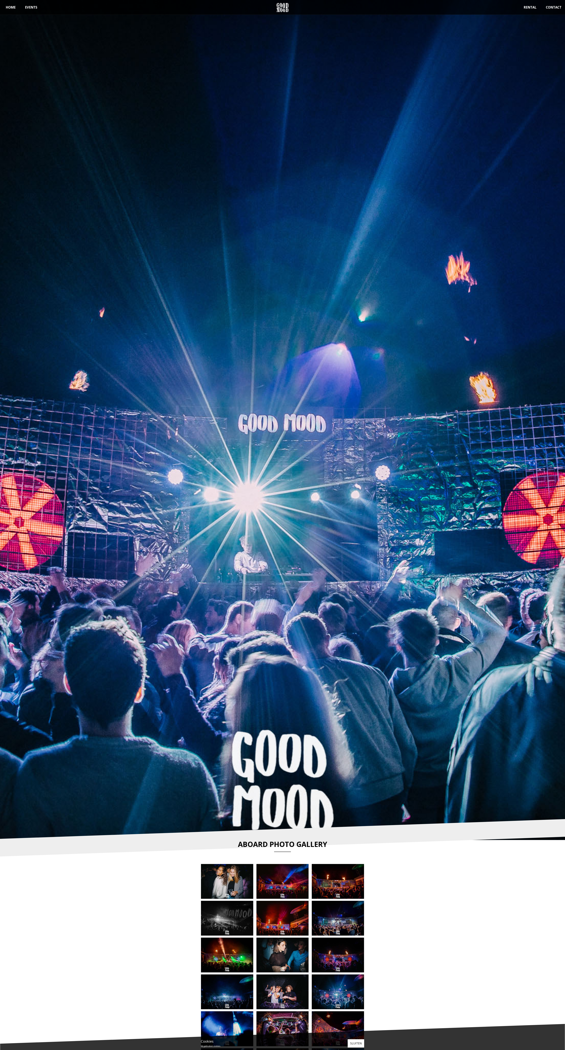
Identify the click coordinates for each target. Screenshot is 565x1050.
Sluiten (356, 1043)
